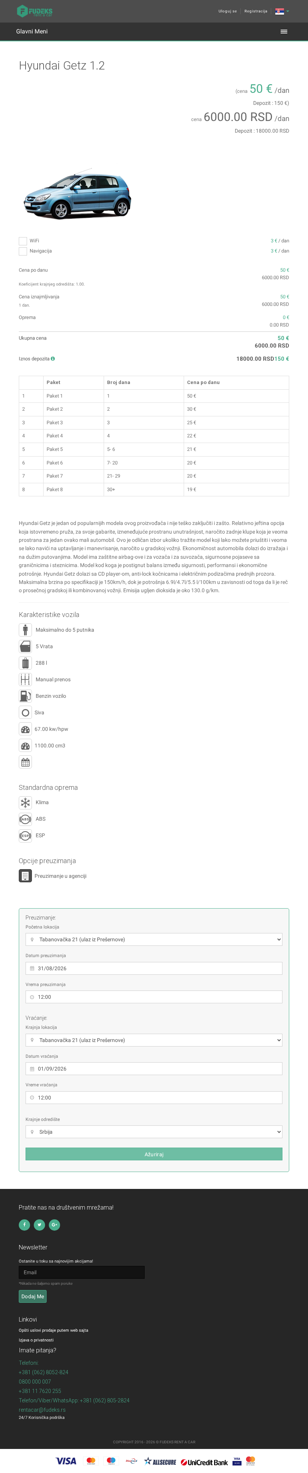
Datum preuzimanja (46, 955)
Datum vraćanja (42, 1056)
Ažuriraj (154, 1154)
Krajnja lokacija (41, 1027)
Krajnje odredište (43, 1119)
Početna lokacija (42, 927)
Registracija (256, 11)
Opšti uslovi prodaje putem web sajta (53, 1330)
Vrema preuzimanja (46, 984)
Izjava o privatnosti (36, 1340)
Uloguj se (228, 11)
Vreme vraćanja (41, 1084)
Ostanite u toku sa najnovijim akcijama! (56, 1261)
